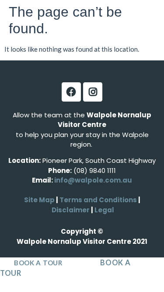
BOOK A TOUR (38, 263)
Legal (103, 210)
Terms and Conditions (98, 199)
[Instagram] (92, 92)
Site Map (39, 199)
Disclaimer (71, 210)
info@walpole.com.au (93, 180)
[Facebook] (71, 92)
